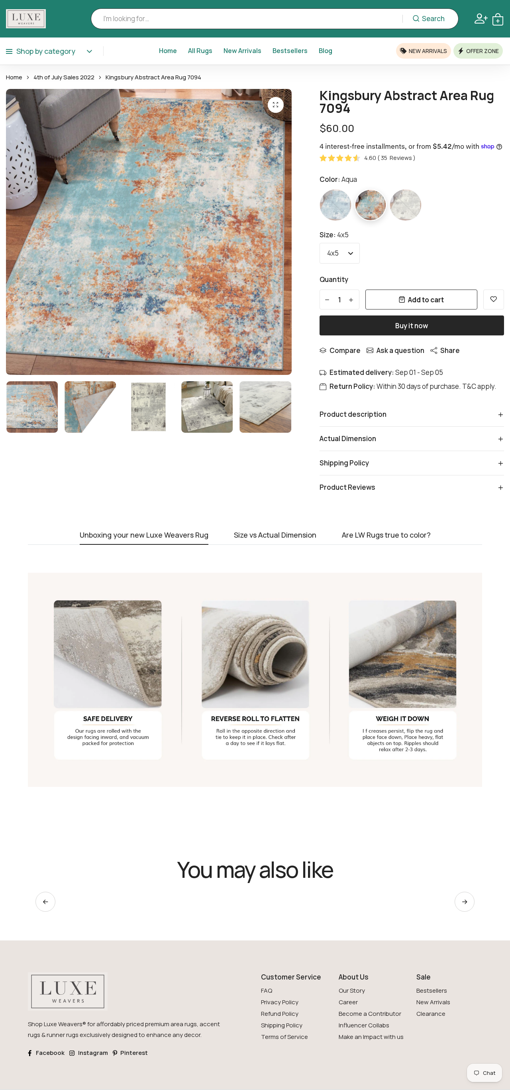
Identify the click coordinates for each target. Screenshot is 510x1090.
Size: (334, 234)
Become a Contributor (370, 1013)
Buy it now (411, 325)
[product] (276, 105)
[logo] (26, 18)
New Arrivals (242, 50)
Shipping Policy (281, 1025)
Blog (325, 50)
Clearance (430, 1013)
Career (348, 1002)
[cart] (498, 18)
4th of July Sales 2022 (63, 77)
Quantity (334, 279)
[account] (481, 18)
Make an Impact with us (371, 1037)
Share (450, 350)
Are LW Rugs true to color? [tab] (386, 535)
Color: (338, 179)
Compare (345, 350)
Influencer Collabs (364, 1025)
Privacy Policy (279, 1002)
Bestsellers (290, 50)
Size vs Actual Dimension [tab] (275, 535)
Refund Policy (279, 1013)
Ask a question (400, 350)
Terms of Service (284, 1037)
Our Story (352, 990)
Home (168, 50)
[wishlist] (493, 299)
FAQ (266, 990)
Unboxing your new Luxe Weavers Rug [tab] (144, 535)
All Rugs (200, 50)
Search (433, 18)
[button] (465, 902)
